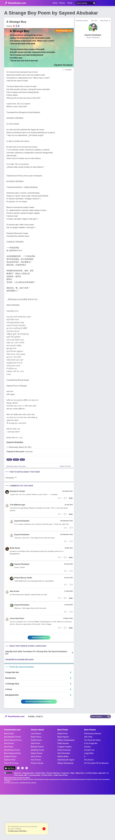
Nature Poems (36, 753)
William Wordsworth (65, 763)
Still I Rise (88, 737)
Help (72, 773)
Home (55, 3)
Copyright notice (28, 773)
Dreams (87, 747)
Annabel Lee (89, 750)
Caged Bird (88, 753)
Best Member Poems (12, 737)
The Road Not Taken (92, 740)
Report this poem (65, 466)
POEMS (31, 717)
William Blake (63, 756)
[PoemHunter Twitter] (22, 768)
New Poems (9, 743)
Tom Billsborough (17, 505)
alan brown (14, 591)
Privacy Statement (53, 773)
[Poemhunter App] (9, 768)
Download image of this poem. (16, 466)
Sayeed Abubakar (14, 442)
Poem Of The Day (11, 763)
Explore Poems (10, 756)
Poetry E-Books (37, 763)
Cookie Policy (40, 773)
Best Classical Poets (12, 753)
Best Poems (9, 734)
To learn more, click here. (17, 831)
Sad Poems (35, 743)
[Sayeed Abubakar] (93, 27)
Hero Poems (36, 760)
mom (22, 459)
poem (9, 459)
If (84, 756)
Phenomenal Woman (92, 734)
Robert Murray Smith (23, 578)
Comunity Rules (34, 775)
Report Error (80, 773)
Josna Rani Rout (17, 618)
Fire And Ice (89, 760)
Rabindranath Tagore (66, 760)
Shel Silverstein (64, 753)
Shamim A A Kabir (17, 491)
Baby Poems (36, 737)
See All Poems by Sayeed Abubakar (38, 701)
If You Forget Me (90, 743)
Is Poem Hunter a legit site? (96, 773)
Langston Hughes (65, 747)
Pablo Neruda (63, 743)
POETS (40, 717)
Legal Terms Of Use (61, 775)
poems (16, 459)
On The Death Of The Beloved (96, 763)
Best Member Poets (12, 750)
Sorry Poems (36, 756)
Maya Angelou (63, 737)
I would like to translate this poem (19, 659)
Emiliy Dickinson (64, 750)
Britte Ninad (15, 548)
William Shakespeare (66, 740)
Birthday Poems (37, 747)
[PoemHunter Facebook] (18, 768)
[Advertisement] (33, 817)
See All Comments (39, 637)
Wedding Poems (37, 750)
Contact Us (65, 773)
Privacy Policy (47, 775)
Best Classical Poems (13, 740)
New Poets (8, 747)
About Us (17, 773)
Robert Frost (62, 734)
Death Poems (36, 740)
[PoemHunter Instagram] (26, 768)
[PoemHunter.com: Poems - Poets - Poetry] (15, 3)
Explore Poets (9, 760)
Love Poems (36, 734)
